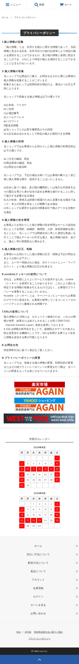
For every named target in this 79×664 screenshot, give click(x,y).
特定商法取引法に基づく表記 (48, 632)
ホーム (5, 17)
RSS (18, 632)
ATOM (28, 632)
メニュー (15, 4)
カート (68, 4)
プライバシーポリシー (39, 638)
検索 (41, 4)
